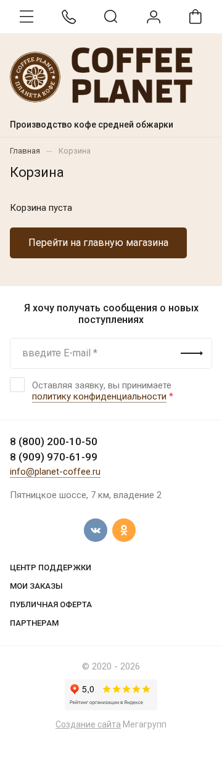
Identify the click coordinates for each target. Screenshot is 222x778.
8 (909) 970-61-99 (53, 457)
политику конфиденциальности (99, 396)
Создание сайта (88, 724)
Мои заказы (36, 586)
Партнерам (34, 623)
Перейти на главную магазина (98, 242)
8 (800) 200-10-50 (53, 441)
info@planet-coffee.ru (55, 471)
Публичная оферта (51, 604)
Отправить (191, 353)
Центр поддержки (50, 567)
